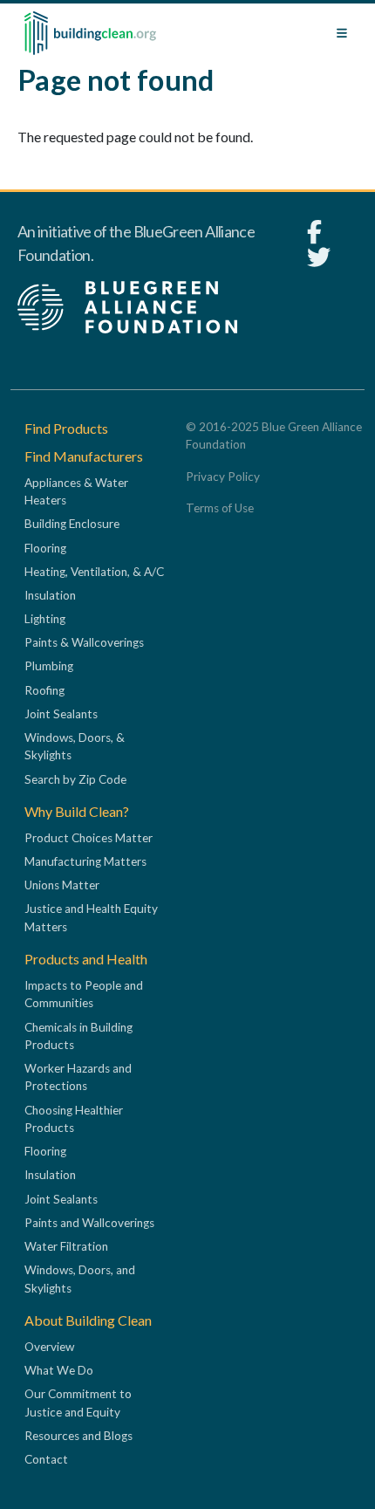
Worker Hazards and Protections (78, 1077)
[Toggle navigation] (342, 33)
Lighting (44, 619)
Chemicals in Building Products (78, 1036)
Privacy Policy (223, 477)
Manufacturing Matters (85, 861)
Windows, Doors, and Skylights (79, 1278)
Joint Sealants (61, 714)
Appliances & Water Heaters (76, 491)
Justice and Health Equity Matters (91, 917)
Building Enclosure (71, 524)
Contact (46, 1459)
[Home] (90, 33)
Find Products (66, 428)
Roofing (44, 690)
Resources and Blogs (78, 1436)
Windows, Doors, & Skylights (74, 746)
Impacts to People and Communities (83, 994)
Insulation (50, 595)
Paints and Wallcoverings (89, 1223)
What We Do (58, 1370)
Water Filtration (66, 1246)
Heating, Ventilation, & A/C (94, 572)
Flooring (45, 548)
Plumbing (48, 666)
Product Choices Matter (88, 838)
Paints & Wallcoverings (84, 642)
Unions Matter (61, 885)
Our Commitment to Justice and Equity (78, 1402)
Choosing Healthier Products (73, 1119)
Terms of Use (220, 508)
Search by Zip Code (75, 779)
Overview (49, 1347)
